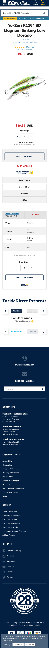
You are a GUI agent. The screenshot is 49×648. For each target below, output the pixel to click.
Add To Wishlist (24, 156)
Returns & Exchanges (10, 480)
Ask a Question (26, 50)
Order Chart (24, 187)
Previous (5, 311)
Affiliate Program (9, 535)
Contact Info (7, 465)
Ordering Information (10, 473)
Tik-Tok (10, 572)
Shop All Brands (23, 321)
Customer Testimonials (11, 523)
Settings (7, 644)
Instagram (11, 561)
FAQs (4, 496)
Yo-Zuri (26, 39)
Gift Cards (6, 484)
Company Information (11, 515)
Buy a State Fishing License (13, 488)
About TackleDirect (9, 512)
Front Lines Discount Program (14, 531)
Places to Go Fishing (10, 492)
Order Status (7, 477)
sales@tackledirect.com (11, 434)
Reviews (24, 193)
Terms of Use (24, 625)
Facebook (11, 556)
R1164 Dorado (12, 213)
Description (24, 180)
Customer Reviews (9, 519)
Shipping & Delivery (10, 469)
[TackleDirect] (19, 3)
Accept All (30, 644)
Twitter (10, 577)
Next (44, 311)
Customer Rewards (10, 527)
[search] (44, 13)
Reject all (18, 644)
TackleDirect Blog (14, 550)
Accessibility (7, 461)
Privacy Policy (35, 625)
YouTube (10, 566)
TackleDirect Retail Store (15, 414)
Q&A (24, 200)
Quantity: (24, 130)
